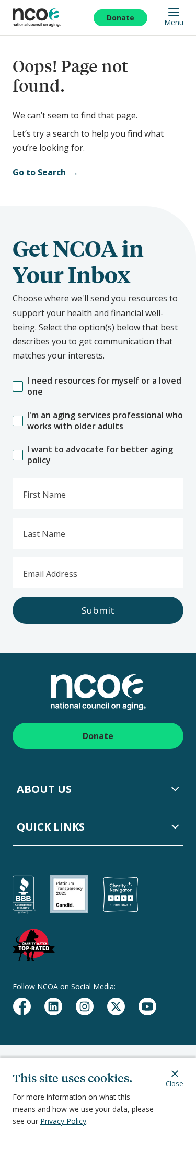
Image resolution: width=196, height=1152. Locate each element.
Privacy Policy (63, 1121)
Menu (173, 22)
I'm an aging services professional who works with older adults (105, 421)
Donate (120, 18)
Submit (98, 610)
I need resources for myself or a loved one (104, 386)
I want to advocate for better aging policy (100, 455)
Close (174, 1083)
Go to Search (39, 172)
